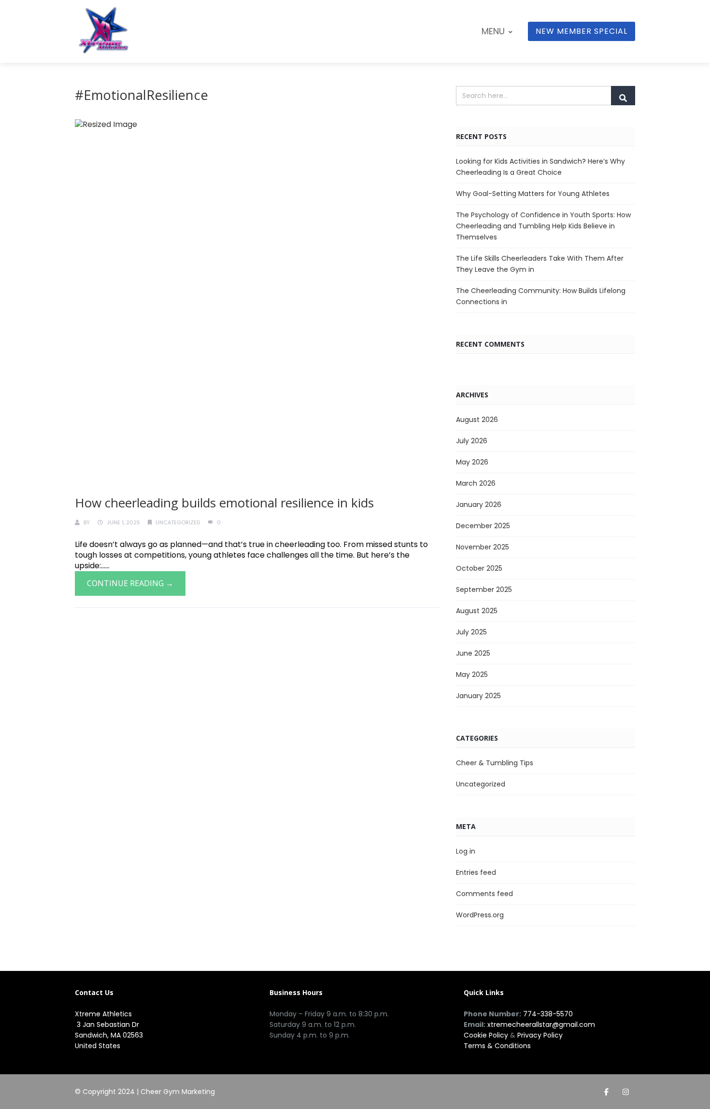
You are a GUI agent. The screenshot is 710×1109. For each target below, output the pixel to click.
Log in (465, 851)
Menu (493, 31)
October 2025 (479, 568)
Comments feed (484, 893)
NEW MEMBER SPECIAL (581, 31)
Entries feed (476, 872)
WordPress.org (480, 915)
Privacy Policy (540, 1035)
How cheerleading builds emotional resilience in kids (224, 502)
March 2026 (476, 483)
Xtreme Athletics (103, 1014)
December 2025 (483, 526)
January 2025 (478, 696)
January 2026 (478, 504)
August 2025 (476, 611)
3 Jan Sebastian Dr (107, 1024)
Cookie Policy (486, 1035)
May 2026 (472, 462)
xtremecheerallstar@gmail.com (541, 1024)
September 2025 (484, 589)
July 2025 (471, 632)
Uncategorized (178, 522)
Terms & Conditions (497, 1046)
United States (97, 1046)
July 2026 (471, 441)
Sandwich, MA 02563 (109, 1035)
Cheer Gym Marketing (178, 1091)
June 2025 (473, 653)
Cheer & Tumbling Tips (494, 763)
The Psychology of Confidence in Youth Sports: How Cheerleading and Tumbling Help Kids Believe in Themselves (543, 226)
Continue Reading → (130, 583)
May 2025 (472, 674)
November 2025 (482, 547)
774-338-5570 (548, 1014)
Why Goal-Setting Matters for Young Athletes (533, 193)
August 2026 (477, 419)
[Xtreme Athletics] (104, 34)
